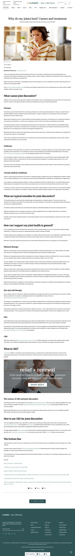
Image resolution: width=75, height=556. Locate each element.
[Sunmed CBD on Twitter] (12, 534)
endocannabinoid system (39, 402)
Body (24, 7)
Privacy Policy (62, 527)
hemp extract (30, 424)
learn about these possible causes (15, 87)
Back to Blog (38, 501)
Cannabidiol (7, 353)
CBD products (21, 430)
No (46, 554)
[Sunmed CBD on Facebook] (6, 534)
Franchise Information (36, 527)
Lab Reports (48, 529)
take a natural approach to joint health (27, 340)
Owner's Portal (48, 534)
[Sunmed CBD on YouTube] (9, 534)
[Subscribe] (23, 529)
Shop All (6, 7)
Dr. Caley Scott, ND (21, 70)
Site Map (61, 522)
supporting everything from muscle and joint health (37, 404)
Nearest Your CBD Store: (6, 3)
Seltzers (62, 7)
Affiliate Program (34, 532)
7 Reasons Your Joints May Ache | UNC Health (16, 467)
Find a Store (47, 522)
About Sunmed (34, 522)
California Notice (63, 532)
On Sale (70, 7)
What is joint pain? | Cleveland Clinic (13, 463)
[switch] (42, 554)
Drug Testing (62, 534)
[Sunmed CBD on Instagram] (3, 534)
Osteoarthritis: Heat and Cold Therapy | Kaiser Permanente (19, 478)
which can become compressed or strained (15, 153)
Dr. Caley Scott (8, 61)
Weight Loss (42, 7)
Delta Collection (53, 7)
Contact (32, 529)
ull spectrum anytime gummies (19, 432)
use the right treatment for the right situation (15, 297)
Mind (18, 7)
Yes (39, 554)
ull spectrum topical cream (11, 424)
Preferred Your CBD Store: (18, 3)
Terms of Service (63, 525)
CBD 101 (47, 527)
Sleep (12, 7)
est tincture (48, 432)
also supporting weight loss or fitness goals (15, 330)
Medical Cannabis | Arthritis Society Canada (15, 471)
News (32, 525)
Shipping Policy (62, 529)
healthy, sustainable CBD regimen (30, 448)
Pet (35, 7)
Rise (30, 7)
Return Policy (48, 532)
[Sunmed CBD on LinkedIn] (15, 534)
